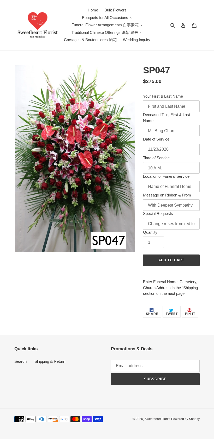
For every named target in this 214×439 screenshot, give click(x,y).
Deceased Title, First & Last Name (166, 117)
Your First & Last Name (163, 96)
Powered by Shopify (185, 419)
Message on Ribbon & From (167, 195)
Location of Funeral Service (166, 176)
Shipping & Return (49, 361)
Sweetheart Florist (157, 419)
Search (20, 361)
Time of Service (156, 158)
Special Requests (158, 213)
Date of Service (156, 139)
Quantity (150, 232)
